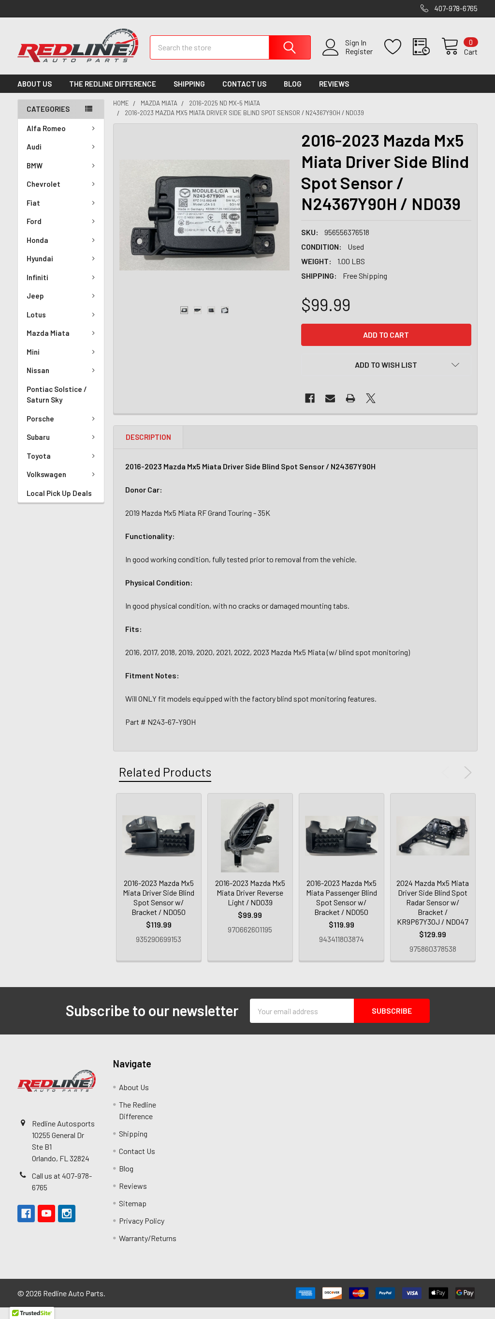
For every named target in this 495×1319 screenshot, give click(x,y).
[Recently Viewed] (427, 47)
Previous (447, 773)
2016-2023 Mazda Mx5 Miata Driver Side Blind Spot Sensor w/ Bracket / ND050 (158, 897)
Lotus (36, 314)
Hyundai (40, 258)
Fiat (33, 202)
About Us (34, 83)
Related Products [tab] (165, 771)
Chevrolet (43, 184)
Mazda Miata (48, 333)
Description (148, 437)
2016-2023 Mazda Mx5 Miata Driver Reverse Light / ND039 (250, 892)
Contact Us (244, 83)
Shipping (189, 83)
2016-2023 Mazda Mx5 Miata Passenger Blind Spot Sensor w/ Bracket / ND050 (341, 897)
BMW (35, 165)
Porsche (40, 418)
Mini (33, 351)
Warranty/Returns (147, 1238)
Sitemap (132, 1203)
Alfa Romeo (46, 128)
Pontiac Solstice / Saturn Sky (57, 395)
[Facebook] (310, 398)
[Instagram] (66, 1213)
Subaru (38, 437)
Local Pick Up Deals (59, 493)
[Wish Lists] (398, 47)
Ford (34, 221)
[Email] (330, 398)
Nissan (38, 370)
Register (359, 51)
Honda (37, 240)
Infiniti (37, 277)
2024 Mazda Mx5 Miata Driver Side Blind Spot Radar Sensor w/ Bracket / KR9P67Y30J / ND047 (432, 902)
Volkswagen (46, 474)
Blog (293, 83)
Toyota (39, 455)
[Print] (350, 398)
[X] (370, 398)
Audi (34, 146)
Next (466, 773)
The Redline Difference (112, 83)
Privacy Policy (141, 1220)
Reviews (334, 83)
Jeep (35, 295)
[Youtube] (46, 1213)
